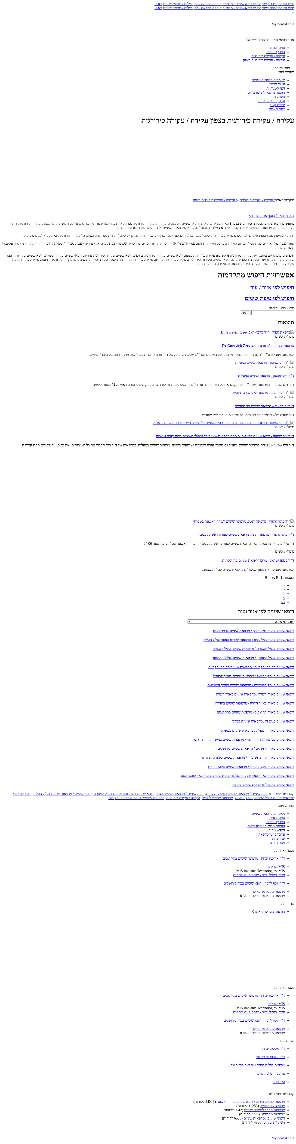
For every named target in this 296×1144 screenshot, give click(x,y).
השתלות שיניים (274, 1122)
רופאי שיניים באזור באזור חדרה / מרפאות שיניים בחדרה (254, 703)
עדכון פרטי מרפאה (271, 101)
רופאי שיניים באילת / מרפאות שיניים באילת (263, 785)
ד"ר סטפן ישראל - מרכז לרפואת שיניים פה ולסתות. (257, 560)
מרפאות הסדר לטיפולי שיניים (264, 1110)
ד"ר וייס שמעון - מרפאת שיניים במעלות (266, 376)
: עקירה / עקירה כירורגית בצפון (215, 200)
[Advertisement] (148, 162)
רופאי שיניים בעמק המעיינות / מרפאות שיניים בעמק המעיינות (250, 685)
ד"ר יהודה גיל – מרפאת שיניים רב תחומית (264, 406)
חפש (246, 312)
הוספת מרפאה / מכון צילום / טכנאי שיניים (192, 4)
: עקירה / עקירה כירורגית (257, 200)
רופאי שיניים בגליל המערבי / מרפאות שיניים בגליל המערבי (253, 649)
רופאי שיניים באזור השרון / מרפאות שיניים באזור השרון (255, 694)
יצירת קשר (270, 4)
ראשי (158, 4)
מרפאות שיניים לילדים (217, 798)
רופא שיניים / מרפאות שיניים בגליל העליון (62, 794)
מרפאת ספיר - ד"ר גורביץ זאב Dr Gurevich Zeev (258, 346)
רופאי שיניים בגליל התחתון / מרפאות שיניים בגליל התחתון (253, 658)
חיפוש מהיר (277, 97)
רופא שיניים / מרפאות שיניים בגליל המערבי (123, 794)
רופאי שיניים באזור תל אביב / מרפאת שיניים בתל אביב (255, 712)
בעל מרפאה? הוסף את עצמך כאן (271, 216)
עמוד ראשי (277, 84)
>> (283, 602)
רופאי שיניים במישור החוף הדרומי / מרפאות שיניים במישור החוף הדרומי (243, 739)
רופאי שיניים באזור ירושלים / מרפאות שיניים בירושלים (256, 748)
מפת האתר (286, 4)
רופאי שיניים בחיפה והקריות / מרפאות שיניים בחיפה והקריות (251, 667)
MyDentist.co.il (282, 1138)
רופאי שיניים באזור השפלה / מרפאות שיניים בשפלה (257, 730)
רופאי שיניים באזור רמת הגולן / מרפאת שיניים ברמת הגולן (253, 631)
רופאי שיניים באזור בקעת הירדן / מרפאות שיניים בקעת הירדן (251, 767)
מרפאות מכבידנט (273, 1114)
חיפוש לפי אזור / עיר (272, 287)
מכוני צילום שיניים (272, 1106)
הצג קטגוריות (275, 88)
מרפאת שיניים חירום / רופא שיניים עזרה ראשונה (251, 1102)
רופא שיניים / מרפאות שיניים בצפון (179, 794)
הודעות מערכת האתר (269, 911)
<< (283, 585)
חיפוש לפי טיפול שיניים (269, 298)
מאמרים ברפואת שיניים (268, 80)
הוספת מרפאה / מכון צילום (266, 92)
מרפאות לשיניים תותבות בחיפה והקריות (136, 798)
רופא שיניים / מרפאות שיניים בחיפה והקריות (237, 794)
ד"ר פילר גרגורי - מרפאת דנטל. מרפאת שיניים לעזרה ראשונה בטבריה (244, 534)
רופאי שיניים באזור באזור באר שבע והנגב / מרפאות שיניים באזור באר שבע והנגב (237, 776)
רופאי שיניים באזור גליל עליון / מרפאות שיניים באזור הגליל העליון (248, 640)
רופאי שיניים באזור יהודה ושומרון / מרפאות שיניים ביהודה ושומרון (248, 757)
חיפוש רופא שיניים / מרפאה (241, 4)
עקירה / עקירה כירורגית (183, 798)
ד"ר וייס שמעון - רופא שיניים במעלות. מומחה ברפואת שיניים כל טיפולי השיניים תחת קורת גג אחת (225, 436)
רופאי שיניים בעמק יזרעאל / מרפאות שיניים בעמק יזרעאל (253, 676)
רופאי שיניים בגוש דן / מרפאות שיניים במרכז (263, 721)
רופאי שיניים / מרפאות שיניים (264, 1118)
